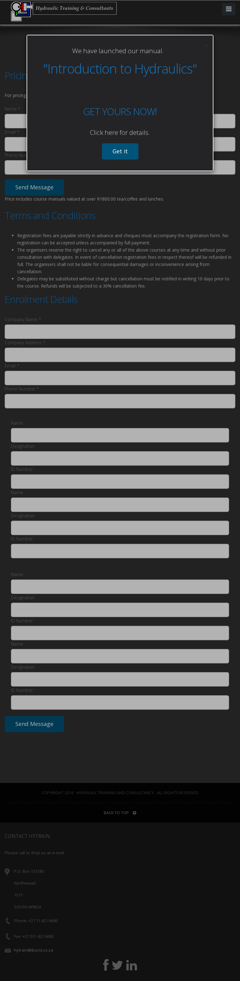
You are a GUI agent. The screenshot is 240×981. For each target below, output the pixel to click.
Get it (120, 151)
